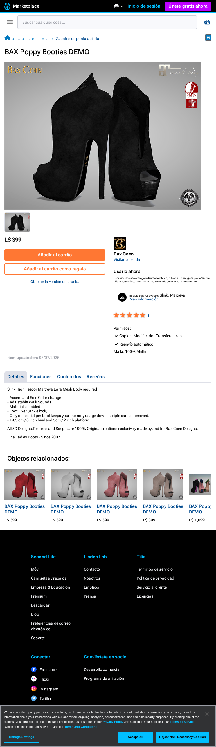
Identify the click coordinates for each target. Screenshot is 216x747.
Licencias (145, 596)
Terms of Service (182, 721)
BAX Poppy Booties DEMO (24, 509)
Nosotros (92, 578)
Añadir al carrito (55, 254)
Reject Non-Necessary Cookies (182, 737)
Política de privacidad (155, 578)
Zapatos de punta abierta (77, 38)
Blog (35, 614)
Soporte (38, 638)
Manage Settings (21, 737)
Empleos (91, 587)
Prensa (90, 596)
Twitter (45, 698)
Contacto (92, 569)
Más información (144, 299)
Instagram (48, 689)
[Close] (207, 714)
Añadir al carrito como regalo (55, 269)
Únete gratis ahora (188, 6)
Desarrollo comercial (102, 669)
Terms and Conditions (80, 726)
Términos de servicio (155, 569)
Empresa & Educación (50, 587)
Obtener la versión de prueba (55, 281)
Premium (39, 596)
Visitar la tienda (127, 259)
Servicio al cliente (152, 587)
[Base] (7, 38)
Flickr (44, 679)
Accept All (135, 737)
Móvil (35, 569)
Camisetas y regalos (49, 578)
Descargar (40, 605)
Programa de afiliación (104, 678)
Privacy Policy (113, 721)
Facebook (48, 669)
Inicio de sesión (143, 6)
